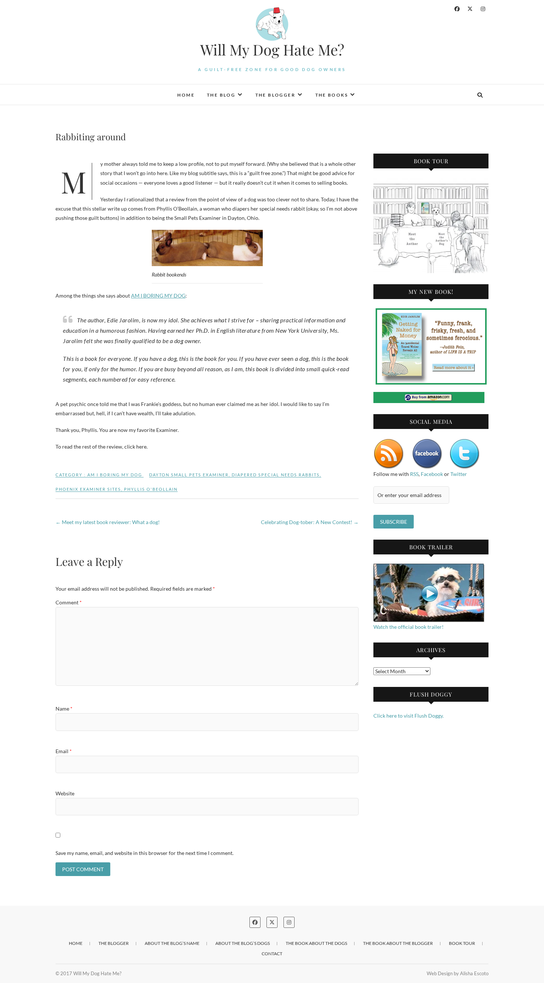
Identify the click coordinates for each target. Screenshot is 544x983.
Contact (272, 953)
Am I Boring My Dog (114, 474)
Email (64, 751)
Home (186, 95)
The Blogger (275, 95)
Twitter (458, 474)
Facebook (432, 474)
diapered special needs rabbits (276, 474)
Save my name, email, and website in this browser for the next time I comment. (145, 853)
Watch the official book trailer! (408, 627)
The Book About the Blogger (398, 943)
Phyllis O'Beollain (151, 489)
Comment (69, 602)
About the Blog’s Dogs (242, 943)
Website (65, 793)
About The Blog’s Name (172, 943)
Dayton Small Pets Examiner (189, 474)
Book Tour (462, 943)
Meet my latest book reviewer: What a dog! (108, 522)
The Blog (221, 95)
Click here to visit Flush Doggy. (408, 715)
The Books (331, 95)
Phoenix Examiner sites (88, 489)
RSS (414, 474)
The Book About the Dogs (316, 943)
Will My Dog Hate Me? (272, 49)
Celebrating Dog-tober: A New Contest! (310, 522)
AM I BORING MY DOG (158, 295)
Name (64, 708)
